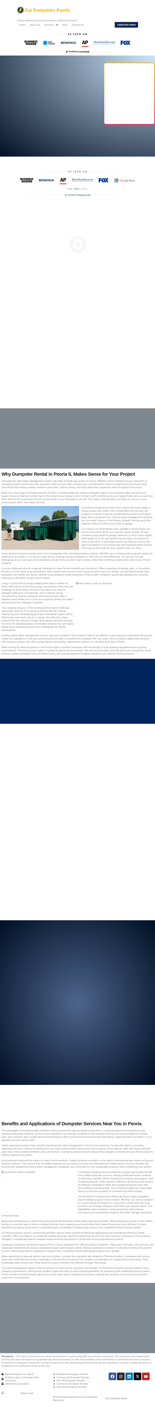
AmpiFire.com (84, 195)
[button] (77, 245)
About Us (35, 24)
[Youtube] (146, 1376)
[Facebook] (112, 1376)
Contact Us (78, 24)
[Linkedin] (129, 1376)
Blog (65, 24)
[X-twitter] (137, 1376)
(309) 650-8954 (126, 24)
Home (22, 24)
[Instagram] (121, 1376)
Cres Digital (84, 51)
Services (49, 24)
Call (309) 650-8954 (116, 1398)
